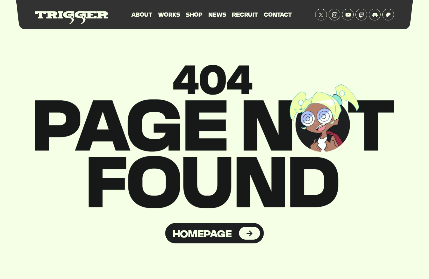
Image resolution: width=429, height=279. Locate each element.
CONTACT (278, 14)
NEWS (217, 14)
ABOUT (141, 14)
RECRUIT (245, 14)
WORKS (169, 14)
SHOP (194, 14)
